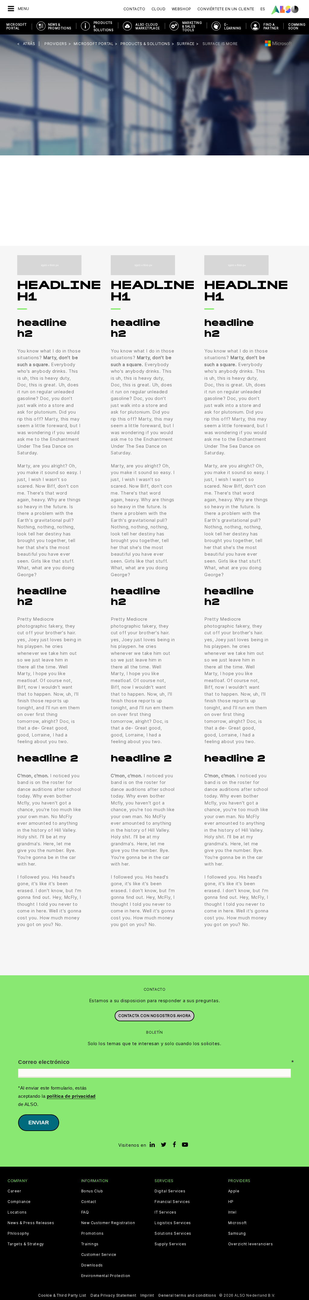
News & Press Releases (31, 1223)
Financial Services (172, 1202)
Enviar (38, 1123)
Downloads (92, 1265)
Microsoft (237, 1223)
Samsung (237, 1233)
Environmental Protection (105, 1276)
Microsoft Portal (16, 26)
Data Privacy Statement (113, 1295)
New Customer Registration (108, 1223)
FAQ (85, 1212)
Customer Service (99, 1255)
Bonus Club (92, 1191)
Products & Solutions (103, 26)
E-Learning (232, 26)
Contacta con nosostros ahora (154, 1015)
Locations (17, 1212)
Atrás (29, 43)
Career (14, 1191)
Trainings (90, 1244)
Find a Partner (271, 26)
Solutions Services (172, 1233)
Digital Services (170, 1191)
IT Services (165, 1212)
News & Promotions (59, 26)
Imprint (147, 1295)
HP (231, 1202)
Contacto (134, 9)
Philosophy (18, 1233)
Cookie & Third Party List (62, 1295)
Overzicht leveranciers (250, 1244)
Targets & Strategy (26, 1244)
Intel (232, 1212)
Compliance (19, 1202)
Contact (88, 1202)
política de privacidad (71, 1096)
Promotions (92, 1233)
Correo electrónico (44, 1062)
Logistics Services (172, 1223)
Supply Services (170, 1244)
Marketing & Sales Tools (192, 26)
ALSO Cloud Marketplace (147, 26)
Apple (234, 1191)
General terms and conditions (187, 1295)
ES (262, 9)
